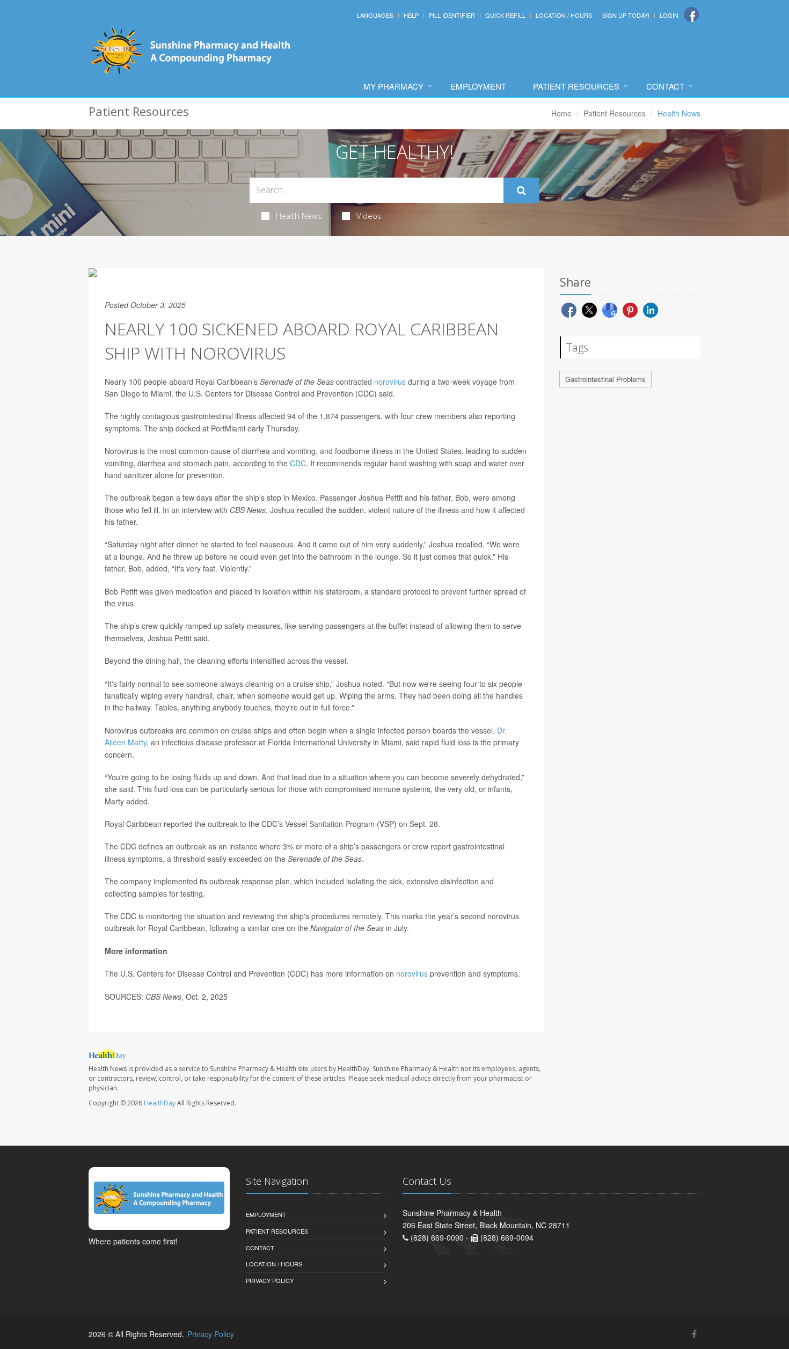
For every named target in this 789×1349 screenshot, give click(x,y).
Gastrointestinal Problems (605, 379)
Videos (369, 215)
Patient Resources (576, 86)
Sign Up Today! (625, 15)
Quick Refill (505, 15)
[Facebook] (691, 14)
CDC (298, 463)
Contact (665, 86)
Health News (299, 215)
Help (411, 15)
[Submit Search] (521, 190)
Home (561, 113)
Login (669, 15)
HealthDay (160, 1103)
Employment (478, 86)
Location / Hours (564, 15)
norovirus (390, 381)
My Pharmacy (393, 86)
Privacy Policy (270, 1280)
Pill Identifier (452, 15)
